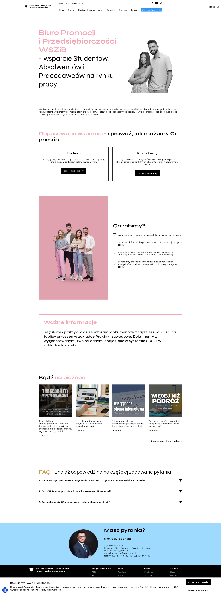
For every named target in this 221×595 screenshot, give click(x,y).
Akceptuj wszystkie (198, 582)
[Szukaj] (217, 7)
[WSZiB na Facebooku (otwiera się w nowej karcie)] (152, 3)
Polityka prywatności (51, 589)
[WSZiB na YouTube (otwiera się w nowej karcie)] (156, 3)
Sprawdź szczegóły (74, 171)
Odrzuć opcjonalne (198, 590)
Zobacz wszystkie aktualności (166, 441)
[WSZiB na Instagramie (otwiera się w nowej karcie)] (161, 3)
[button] (5, 590)
